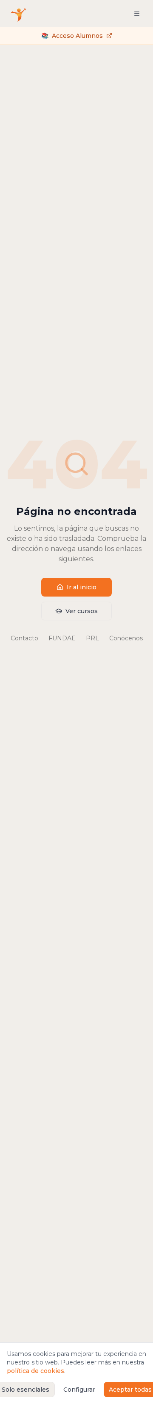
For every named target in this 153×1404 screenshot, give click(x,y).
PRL (92, 638)
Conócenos (126, 638)
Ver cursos (81, 611)
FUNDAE (62, 638)
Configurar (79, 1389)
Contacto (24, 638)
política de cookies (35, 1371)
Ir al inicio (81, 587)
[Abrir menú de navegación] (137, 13)
